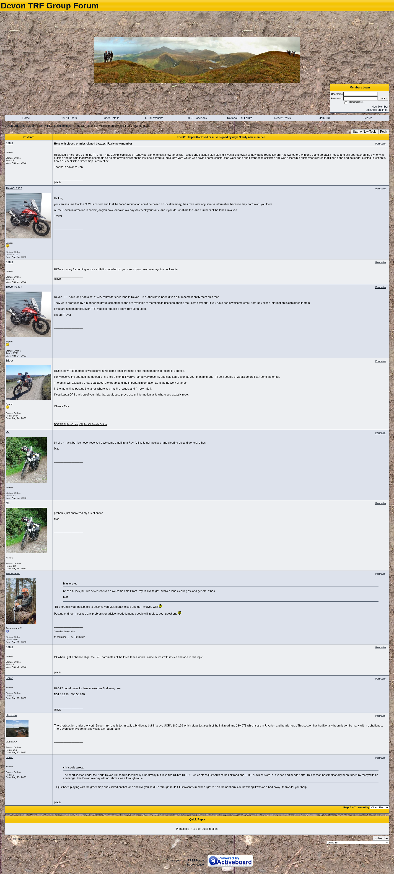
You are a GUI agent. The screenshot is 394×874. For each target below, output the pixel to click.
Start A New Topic (364, 131)
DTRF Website (154, 118)
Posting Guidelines (59, 125)
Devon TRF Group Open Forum (24, 125)
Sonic (9, 143)
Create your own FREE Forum (185, 860)
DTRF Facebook (197, 118)
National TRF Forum (239, 118)
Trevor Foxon (14, 188)
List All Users (69, 118)
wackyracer (13, 573)
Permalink (380, 143)
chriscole (11, 715)
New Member (380, 106)
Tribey (9, 360)
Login (382, 98)
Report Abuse (195, 864)
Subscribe (381, 838)
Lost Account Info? (377, 109)
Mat (8, 432)
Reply (384, 131)
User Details (111, 118)
